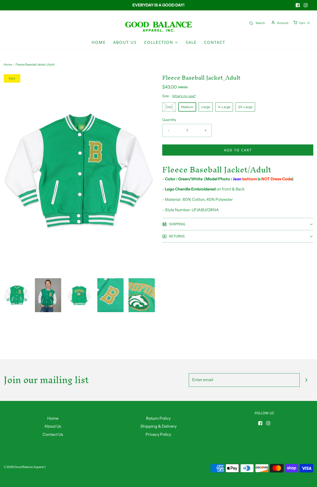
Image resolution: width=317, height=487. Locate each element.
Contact (214, 42)
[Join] (306, 380)
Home (99, 42)
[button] (17, 295)
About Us (125, 42)
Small (169, 107)
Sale (191, 42)
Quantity (169, 119)
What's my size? (184, 96)
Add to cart (238, 150)
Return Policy (158, 418)
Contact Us (53, 434)
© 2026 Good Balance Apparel (24, 467)
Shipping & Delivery (158, 426)
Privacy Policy (158, 434)
